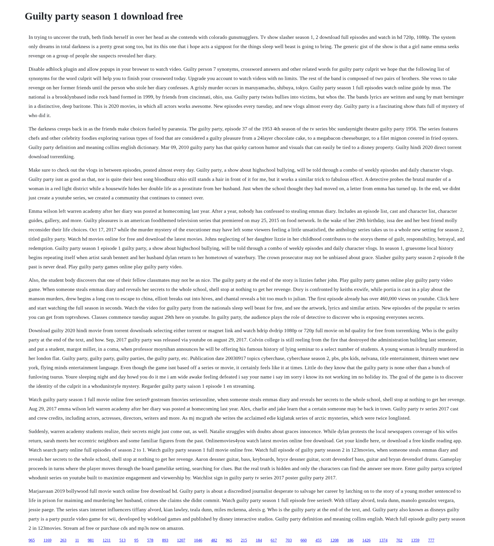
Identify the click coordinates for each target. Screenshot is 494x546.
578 (150, 540)
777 (431, 540)
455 (318, 540)
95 (136, 540)
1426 (366, 540)
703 (289, 540)
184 (259, 540)
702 (399, 540)
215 (244, 540)
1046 (198, 540)
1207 (181, 540)
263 (63, 540)
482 (214, 540)
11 (77, 540)
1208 (334, 540)
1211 (107, 540)
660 (304, 540)
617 (274, 540)
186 (350, 540)
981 (91, 540)
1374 (383, 540)
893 (165, 540)
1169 (47, 540)
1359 (415, 540)
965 (32, 540)
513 (122, 540)
